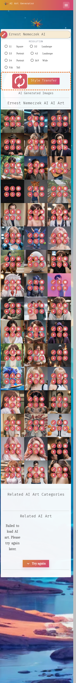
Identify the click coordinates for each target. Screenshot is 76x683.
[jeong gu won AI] (59, 402)
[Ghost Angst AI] (12, 308)
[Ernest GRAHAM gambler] (12, 144)
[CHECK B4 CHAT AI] (36, 238)
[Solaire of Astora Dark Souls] (59, 355)
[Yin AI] (59, 378)
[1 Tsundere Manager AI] (12, 472)
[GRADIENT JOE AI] (59, 285)
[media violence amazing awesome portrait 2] (36, 425)
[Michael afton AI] (36, 191)
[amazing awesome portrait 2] (59, 191)
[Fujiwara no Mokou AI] (12, 285)
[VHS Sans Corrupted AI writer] (12, 191)
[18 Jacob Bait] (36, 472)
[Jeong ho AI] (59, 308)
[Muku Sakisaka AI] (12, 355)
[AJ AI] (36, 214)
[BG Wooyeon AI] (59, 214)
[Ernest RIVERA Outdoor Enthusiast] (36, 168)
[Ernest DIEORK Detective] (36, 121)
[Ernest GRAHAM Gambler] (59, 121)
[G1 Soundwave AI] (36, 285)
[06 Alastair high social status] (12, 214)
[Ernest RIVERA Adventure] (12, 168)
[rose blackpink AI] (12, 448)
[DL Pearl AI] (59, 238)
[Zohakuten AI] (36, 402)
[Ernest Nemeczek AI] (12, 121)
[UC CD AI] (12, 378)
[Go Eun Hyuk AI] (36, 308)
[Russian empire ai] (36, 355)
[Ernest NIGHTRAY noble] (59, 144)
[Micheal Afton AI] (59, 331)
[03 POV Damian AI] (59, 448)
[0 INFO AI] (36, 448)
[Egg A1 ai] (36, 261)
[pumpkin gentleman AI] (59, 425)
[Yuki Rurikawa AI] (12, 402)
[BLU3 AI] (12, 238)
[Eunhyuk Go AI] (59, 261)
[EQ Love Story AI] (12, 261)
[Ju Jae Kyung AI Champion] (12, 331)
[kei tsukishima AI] (12, 425)
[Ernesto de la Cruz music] (59, 168)
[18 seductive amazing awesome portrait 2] (59, 472)
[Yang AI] (36, 378)
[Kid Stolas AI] (36, 331)
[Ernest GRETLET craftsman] (36, 144)
